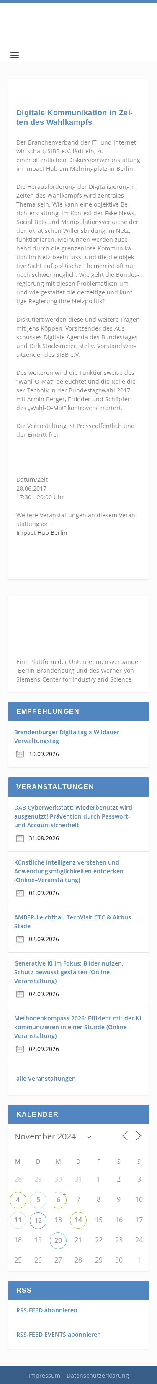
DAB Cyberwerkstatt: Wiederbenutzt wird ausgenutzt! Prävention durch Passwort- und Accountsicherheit (73, 816)
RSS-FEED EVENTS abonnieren (58, 1334)
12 (38, 1220)
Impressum (44, 1375)
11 (18, 1219)
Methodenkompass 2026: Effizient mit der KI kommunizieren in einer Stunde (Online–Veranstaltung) (77, 1027)
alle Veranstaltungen (46, 1078)
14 (78, 1219)
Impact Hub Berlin (41, 533)
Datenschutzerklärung (98, 1375)
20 (58, 1240)
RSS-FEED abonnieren (46, 1310)
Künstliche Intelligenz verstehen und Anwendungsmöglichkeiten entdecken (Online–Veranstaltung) (69, 871)
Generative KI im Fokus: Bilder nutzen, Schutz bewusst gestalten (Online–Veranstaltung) (69, 972)
